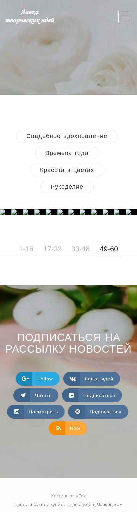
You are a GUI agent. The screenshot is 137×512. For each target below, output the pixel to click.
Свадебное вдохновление (66, 136)
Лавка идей (99, 378)
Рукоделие (67, 186)
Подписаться (99, 395)
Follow (45, 378)
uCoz (81, 496)
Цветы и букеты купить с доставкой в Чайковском (68, 504)
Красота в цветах (67, 170)
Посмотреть (43, 411)
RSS (75, 428)
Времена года (67, 153)
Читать (43, 395)
